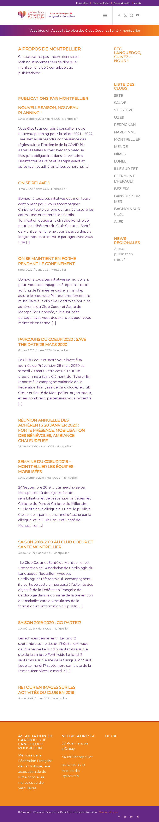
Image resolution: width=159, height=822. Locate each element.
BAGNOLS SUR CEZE (127, 211)
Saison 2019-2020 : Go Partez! (49, 622)
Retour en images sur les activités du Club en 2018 (46, 690)
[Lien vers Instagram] (131, 15)
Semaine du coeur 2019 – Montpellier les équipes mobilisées (45, 466)
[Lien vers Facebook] (119, 15)
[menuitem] (82, 3)
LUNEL (120, 161)
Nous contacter (101, 3)
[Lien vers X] (125, 15)
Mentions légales (108, 812)
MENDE (121, 147)
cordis (137, 3)
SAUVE (120, 103)
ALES (118, 222)
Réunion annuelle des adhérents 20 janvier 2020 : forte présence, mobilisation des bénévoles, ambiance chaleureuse (51, 430)
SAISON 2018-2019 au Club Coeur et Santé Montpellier (55, 545)
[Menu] (105, 15)
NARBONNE (125, 132)
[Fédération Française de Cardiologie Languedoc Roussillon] (46, 15)
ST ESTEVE (123, 110)
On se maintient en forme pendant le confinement (47, 261)
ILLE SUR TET (126, 169)
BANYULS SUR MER (127, 198)
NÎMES (120, 154)
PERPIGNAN (125, 125)
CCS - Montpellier (66, 118)
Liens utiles (82, 3)
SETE (118, 95)
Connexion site (122, 3)
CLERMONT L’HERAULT (124, 178)
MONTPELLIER (127, 139)
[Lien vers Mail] (138, 15)
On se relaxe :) (34, 182)
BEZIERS (121, 189)
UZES (119, 117)
